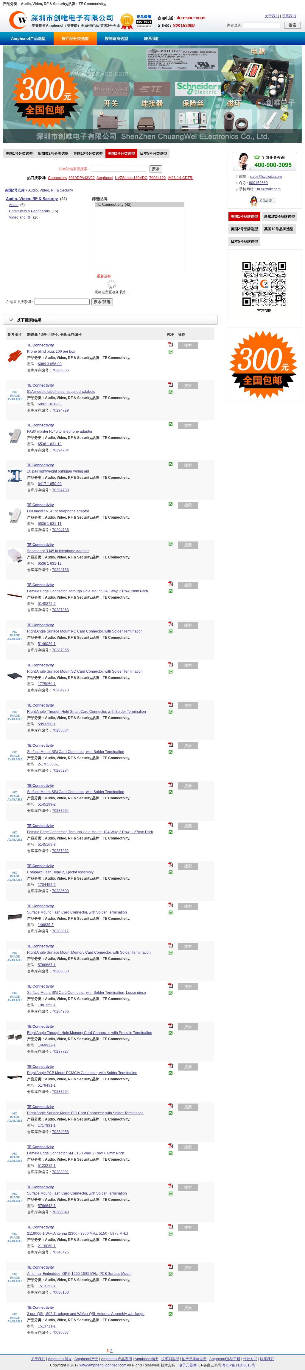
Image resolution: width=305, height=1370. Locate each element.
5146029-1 (47, 644)
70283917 (60, 931)
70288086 (60, 370)
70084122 (157, 178)
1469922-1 (47, 1045)
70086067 (60, 1332)
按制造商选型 (116, 38)
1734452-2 (47, 885)
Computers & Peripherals (29, 211)
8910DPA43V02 (82, 178)
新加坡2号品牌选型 (279, 216)
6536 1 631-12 (50, 563)
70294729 (60, 410)
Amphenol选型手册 (224, 1359)
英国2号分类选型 (121, 153)
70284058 (60, 1132)
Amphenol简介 (60, 1359)
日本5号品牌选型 (244, 241)
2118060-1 (47, 1246)
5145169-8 (47, 844)
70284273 (60, 690)
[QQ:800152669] (264, 207)
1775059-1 (47, 684)
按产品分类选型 (75, 38)
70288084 (60, 730)
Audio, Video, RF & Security (50, 190)
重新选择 (104, 276)
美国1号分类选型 (19, 153)
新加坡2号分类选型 (53, 153)
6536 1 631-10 (50, 444)
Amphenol (105, 178)
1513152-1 (47, 1286)
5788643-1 (47, 1206)
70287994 (60, 1092)
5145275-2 (47, 604)
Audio (13, 205)
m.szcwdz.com (269, 189)
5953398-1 (47, 724)
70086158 (60, 1292)
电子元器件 (188, 1365)
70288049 (60, 1212)
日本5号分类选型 (153, 153)
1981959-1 (47, 1005)
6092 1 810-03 (50, 404)
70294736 (60, 570)
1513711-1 (47, 1326)
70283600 (60, 891)
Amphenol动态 (146, 1359)
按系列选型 (170, 1359)
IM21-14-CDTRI (180, 178)
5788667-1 (47, 965)
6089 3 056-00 (50, 364)
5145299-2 (47, 804)
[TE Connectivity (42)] (139, 204)
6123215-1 (47, 1166)
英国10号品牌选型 (278, 229)
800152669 (258, 183)
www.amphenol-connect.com (103, 1365)
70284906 (60, 1011)
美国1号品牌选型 (244, 216)
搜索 (188, 345)
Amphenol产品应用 (116, 1359)
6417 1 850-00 (50, 484)
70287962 (60, 851)
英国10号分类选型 (88, 153)
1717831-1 (47, 1125)
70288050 (60, 971)
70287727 (60, 1051)
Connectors (57, 178)
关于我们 (272, 16)
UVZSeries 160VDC (131, 178)
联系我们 (289, 16)
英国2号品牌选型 (244, 229)
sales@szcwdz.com (266, 177)
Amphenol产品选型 (28, 38)
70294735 (60, 530)
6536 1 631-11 (50, 524)
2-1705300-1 (48, 764)
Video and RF (20, 217)
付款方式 (250, 1359)
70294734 (60, 450)
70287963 (60, 610)
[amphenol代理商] (18, 31)
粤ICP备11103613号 (238, 1365)
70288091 (60, 1172)
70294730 (60, 490)
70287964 (60, 811)
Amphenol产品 (86, 1359)
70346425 (60, 1252)
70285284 (60, 770)
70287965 (60, 650)
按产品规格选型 (194, 1359)
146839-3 (46, 925)
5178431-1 (47, 1085)
